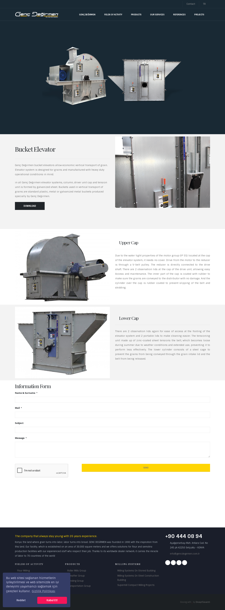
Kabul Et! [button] (52, 600)
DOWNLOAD (30, 205)
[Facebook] (167, 562)
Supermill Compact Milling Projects (136, 585)
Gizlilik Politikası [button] (43, 591)
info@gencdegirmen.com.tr (185, 553)
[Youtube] (178, 562)
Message (20, 438)
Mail (17, 407)
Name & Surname (25, 392)
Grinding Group (75, 580)
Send (146, 467)
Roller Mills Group (76, 570)
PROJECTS (199, 14)
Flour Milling (23, 570)
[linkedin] (184, 562)
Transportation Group (79, 585)
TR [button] (204, 3)
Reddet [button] (21, 600)
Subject (19, 423)
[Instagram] (173, 562)
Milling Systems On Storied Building (136, 570)
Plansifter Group (76, 575)
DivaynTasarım (203, 602)
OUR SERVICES (157, 14)
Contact (191, 3)
